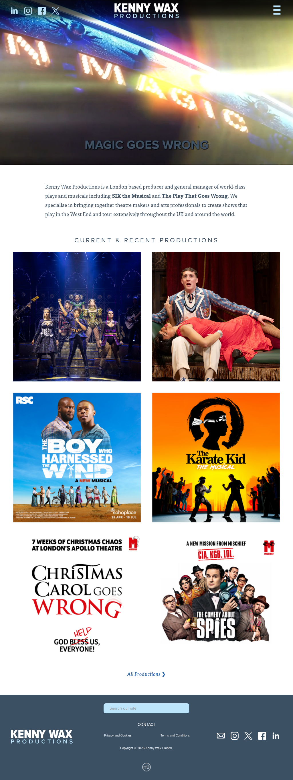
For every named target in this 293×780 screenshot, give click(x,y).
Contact (146, 725)
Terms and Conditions (175, 735)
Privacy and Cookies (117, 735)
